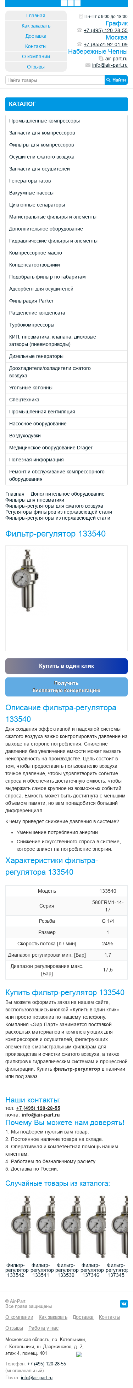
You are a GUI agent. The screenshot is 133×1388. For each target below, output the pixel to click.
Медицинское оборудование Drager (51, 447)
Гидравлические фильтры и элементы (53, 241)
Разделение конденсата (37, 313)
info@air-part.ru (41, 1114)
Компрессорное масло (35, 253)
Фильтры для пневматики (34, 499)
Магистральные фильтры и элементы (52, 217)
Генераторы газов (30, 181)
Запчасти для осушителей (39, 169)
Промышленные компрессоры (44, 121)
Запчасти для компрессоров (42, 133)
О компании (36, 56)
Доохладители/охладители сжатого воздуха (50, 371)
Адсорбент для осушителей (41, 289)
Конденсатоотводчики (34, 265)
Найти (119, 80)
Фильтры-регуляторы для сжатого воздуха (54, 505)
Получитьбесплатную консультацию (66, 686)
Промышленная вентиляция (42, 411)
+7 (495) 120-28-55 (38, 1108)
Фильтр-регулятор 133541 (42, 1270)
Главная (35, 15)
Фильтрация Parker (31, 301)
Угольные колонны (30, 387)
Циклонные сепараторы (37, 205)
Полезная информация (36, 459)
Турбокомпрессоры (31, 325)
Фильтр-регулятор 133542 (17, 1270)
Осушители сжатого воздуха (41, 157)
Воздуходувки (25, 435)
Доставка (36, 36)
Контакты (35, 46)
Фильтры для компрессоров (41, 145)
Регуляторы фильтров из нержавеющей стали (58, 511)
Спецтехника (24, 399)
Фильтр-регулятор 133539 (67, 1270)
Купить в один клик (66, 666)
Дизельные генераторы (36, 356)
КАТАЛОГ (22, 104)
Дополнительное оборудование (46, 229)
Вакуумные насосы (31, 193)
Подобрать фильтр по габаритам (47, 277)
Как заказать (36, 26)
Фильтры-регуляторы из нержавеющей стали (57, 517)
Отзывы (36, 67)
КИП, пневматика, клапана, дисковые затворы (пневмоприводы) (52, 340)
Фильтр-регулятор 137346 (92, 1270)
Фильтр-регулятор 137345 (117, 1270)
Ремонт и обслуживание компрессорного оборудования (57, 475)
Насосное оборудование (38, 423)
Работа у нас (43, 1328)
